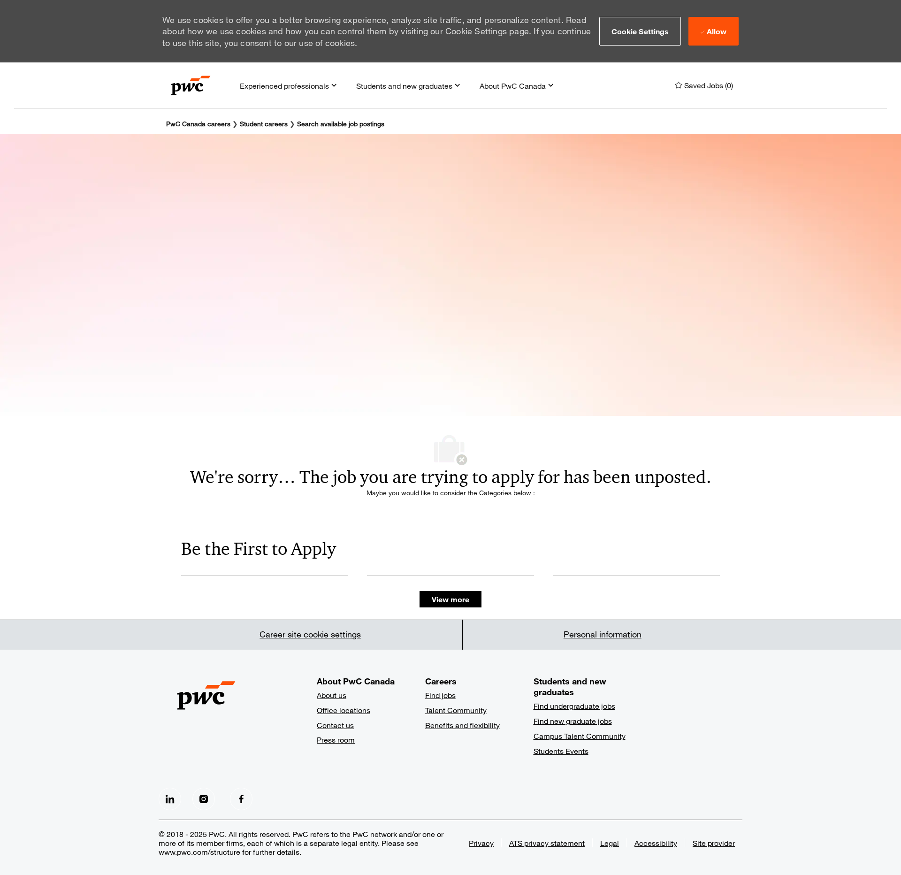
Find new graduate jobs (573, 720)
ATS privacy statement (547, 842)
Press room (336, 739)
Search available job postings (340, 124)
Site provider (714, 842)
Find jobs (440, 695)
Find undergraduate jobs (574, 705)
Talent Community (456, 710)
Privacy (481, 842)
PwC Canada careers (198, 124)
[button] (640, 31)
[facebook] (170, 799)
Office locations (343, 710)
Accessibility (655, 842)
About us (331, 695)
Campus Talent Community (580, 735)
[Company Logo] (190, 85)
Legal (609, 842)
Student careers (265, 124)
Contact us (335, 725)
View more (450, 599)
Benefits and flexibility (462, 725)
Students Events (561, 750)
